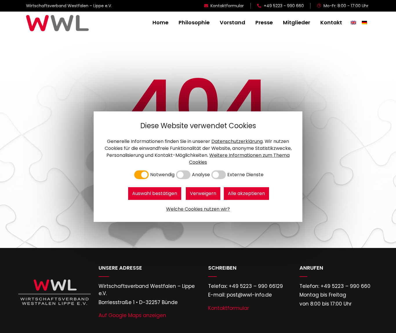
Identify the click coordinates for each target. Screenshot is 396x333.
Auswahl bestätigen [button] (154, 193)
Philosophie (194, 22)
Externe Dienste (245, 174)
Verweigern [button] (203, 193)
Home (160, 22)
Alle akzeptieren (246, 193)
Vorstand (232, 22)
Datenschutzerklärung (237, 141)
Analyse (201, 174)
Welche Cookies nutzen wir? (198, 209)
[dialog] (198, 166)
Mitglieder (296, 22)
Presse (264, 22)
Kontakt (331, 22)
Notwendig (162, 174)
